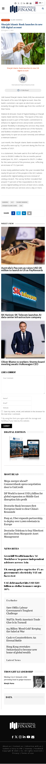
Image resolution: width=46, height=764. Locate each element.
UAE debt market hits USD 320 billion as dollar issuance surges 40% (22, 586)
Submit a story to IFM (12, 748)
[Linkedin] (24, 737)
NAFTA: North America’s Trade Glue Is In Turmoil (23, 621)
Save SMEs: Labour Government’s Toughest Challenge (19, 610)
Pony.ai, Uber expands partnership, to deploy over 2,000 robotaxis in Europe (23, 521)
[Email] (32, 737)
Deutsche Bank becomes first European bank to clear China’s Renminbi (21, 509)
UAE (21, 205)
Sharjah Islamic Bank (9, 205)
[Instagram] (20, 737)
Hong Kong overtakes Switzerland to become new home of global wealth (21, 649)
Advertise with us (33, 746)
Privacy (15, 753)
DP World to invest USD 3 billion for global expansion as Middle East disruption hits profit (23, 496)
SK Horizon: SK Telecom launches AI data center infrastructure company (21, 316)
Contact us (18, 746)
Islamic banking (22, 202)
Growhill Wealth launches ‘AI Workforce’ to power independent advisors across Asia (24, 559)
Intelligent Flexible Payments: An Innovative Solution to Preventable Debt (19, 679)
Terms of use (27, 753)
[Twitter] (16, 737)
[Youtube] (28, 737)
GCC (12, 202)
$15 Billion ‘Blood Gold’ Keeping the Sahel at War (23, 630)
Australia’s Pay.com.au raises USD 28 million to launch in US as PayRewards (22, 269)
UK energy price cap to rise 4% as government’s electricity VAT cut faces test (23, 572)
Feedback (38, 748)
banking (5, 202)
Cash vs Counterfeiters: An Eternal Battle (21, 639)
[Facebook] (12, 737)
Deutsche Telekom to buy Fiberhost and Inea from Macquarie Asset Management (23, 533)
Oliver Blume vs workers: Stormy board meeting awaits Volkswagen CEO (23, 363)
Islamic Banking (16, 20)
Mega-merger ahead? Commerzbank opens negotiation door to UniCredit (22, 484)
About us (7, 746)
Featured (5, 20)
